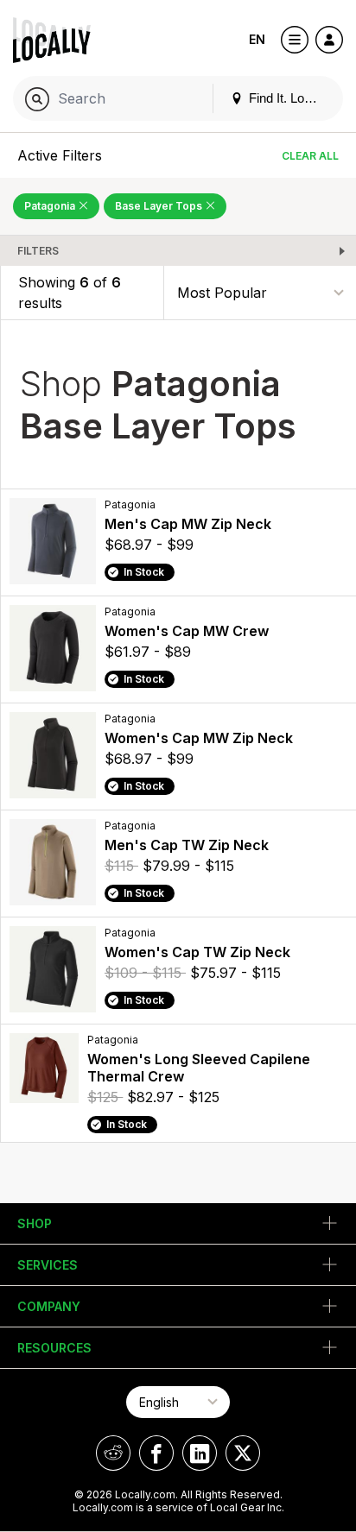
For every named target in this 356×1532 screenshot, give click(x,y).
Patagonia (51, 205)
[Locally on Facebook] (156, 1453)
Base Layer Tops (160, 205)
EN (257, 39)
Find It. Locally (287, 98)
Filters (38, 250)
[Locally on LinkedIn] (199, 1453)
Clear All (310, 155)
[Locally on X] (243, 1453)
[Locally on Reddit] (113, 1453)
